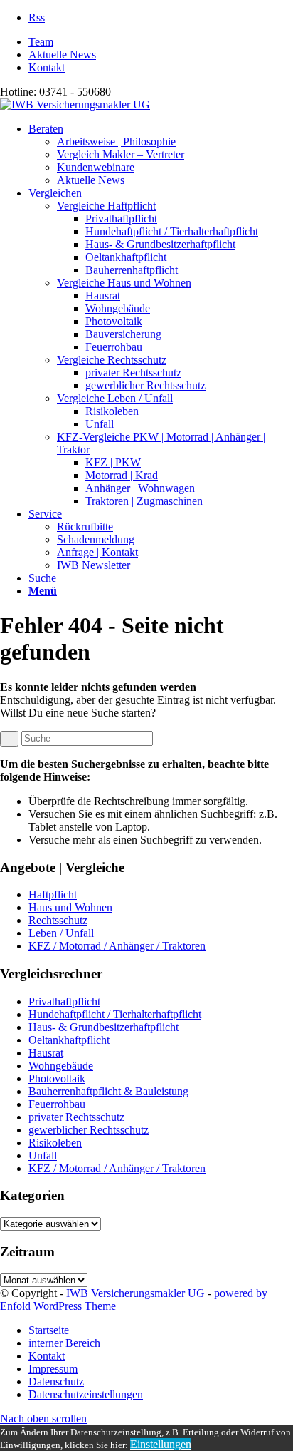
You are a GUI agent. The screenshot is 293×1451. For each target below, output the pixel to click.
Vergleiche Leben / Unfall (115, 398)
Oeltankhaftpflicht (69, 1040)
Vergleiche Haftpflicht (106, 206)
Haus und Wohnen (70, 907)
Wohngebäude (60, 1066)
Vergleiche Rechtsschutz (111, 360)
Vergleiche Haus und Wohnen (124, 283)
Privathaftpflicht (64, 1001)
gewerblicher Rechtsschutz (88, 1130)
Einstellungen (160, 1444)
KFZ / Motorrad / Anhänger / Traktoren (117, 946)
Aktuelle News (62, 54)
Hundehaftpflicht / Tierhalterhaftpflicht (114, 1014)
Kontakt (46, 67)
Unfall (42, 1155)
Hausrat (45, 1053)
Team (40, 42)
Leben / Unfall (61, 933)
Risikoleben (55, 1143)
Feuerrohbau (56, 1104)
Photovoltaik (56, 1078)
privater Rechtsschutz (76, 1117)
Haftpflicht (52, 894)
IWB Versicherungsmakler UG (135, 1293)
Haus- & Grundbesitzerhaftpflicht (103, 1027)
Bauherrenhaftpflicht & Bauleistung (108, 1091)
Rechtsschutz (57, 920)
